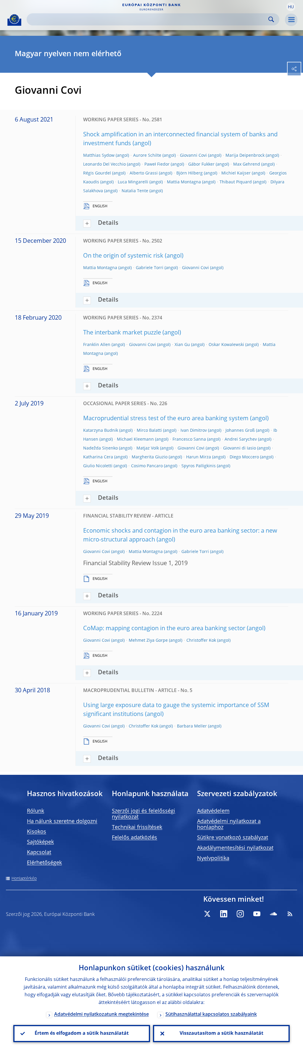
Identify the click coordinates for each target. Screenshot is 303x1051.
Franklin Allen (96, 345)
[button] (290, 6)
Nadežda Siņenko (100, 448)
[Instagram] (240, 914)
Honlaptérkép (24, 879)
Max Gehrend (246, 164)
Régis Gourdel (97, 173)
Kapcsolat (39, 852)
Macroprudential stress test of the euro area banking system (166, 419)
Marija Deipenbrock (245, 155)
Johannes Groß (240, 431)
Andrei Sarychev (241, 439)
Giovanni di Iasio (239, 448)
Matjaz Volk (147, 448)
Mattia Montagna (184, 182)
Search (271, 19)
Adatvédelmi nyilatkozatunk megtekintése (101, 1014)
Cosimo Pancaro (147, 466)
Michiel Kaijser (236, 173)
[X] (207, 914)
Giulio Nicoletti (97, 466)
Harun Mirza (198, 457)
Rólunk (35, 811)
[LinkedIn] (224, 914)
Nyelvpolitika (213, 858)
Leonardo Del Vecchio (104, 164)
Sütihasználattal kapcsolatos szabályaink (211, 1014)
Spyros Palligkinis (198, 466)
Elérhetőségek (44, 863)
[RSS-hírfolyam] (290, 914)
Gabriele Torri (149, 268)
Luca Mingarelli (133, 182)
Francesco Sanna (189, 439)
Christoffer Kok (201, 640)
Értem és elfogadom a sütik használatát (82, 1033)
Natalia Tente (135, 191)
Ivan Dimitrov (193, 431)
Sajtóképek (40, 842)
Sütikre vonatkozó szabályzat (232, 837)
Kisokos (36, 832)
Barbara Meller (192, 726)
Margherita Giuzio (149, 457)
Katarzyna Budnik (100, 431)
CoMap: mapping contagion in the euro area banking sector (164, 629)
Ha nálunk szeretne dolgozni (62, 821)
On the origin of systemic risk (123, 256)
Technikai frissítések (137, 827)
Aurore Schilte (147, 155)
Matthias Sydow (99, 155)
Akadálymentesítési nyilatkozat (235, 848)
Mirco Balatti (149, 431)
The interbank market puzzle (122, 333)
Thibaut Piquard (236, 182)
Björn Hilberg (189, 173)
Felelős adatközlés (134, 837)
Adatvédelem (213, 811)
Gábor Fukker (201, 164)
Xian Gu (182, 345)
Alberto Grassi (144, 173)
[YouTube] (257, 914)
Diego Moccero (244, 457)
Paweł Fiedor (157, 164)
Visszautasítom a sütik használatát (221, 1033)
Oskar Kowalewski (226, 345)
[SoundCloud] (273, 914)
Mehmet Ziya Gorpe (148, 640)
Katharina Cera (98, 457)
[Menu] (291, 20)
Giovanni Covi (193, 155)
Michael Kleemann (135, 439)
